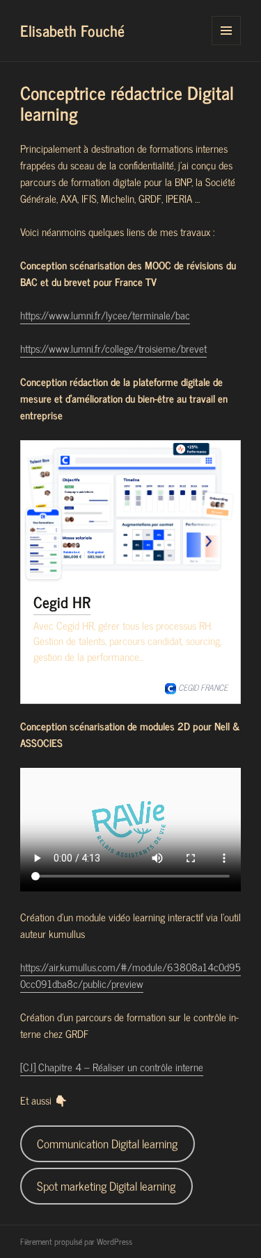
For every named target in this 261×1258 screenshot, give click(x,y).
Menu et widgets (226, 44)
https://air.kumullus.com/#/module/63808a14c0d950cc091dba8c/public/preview (130, 975)
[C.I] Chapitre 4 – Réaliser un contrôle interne (111, 1066)
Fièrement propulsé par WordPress (76, 1241)
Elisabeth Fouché (72, 30)
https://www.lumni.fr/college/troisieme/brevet (113, 348)
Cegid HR (61, 601)
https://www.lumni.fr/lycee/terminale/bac (105, 315)
